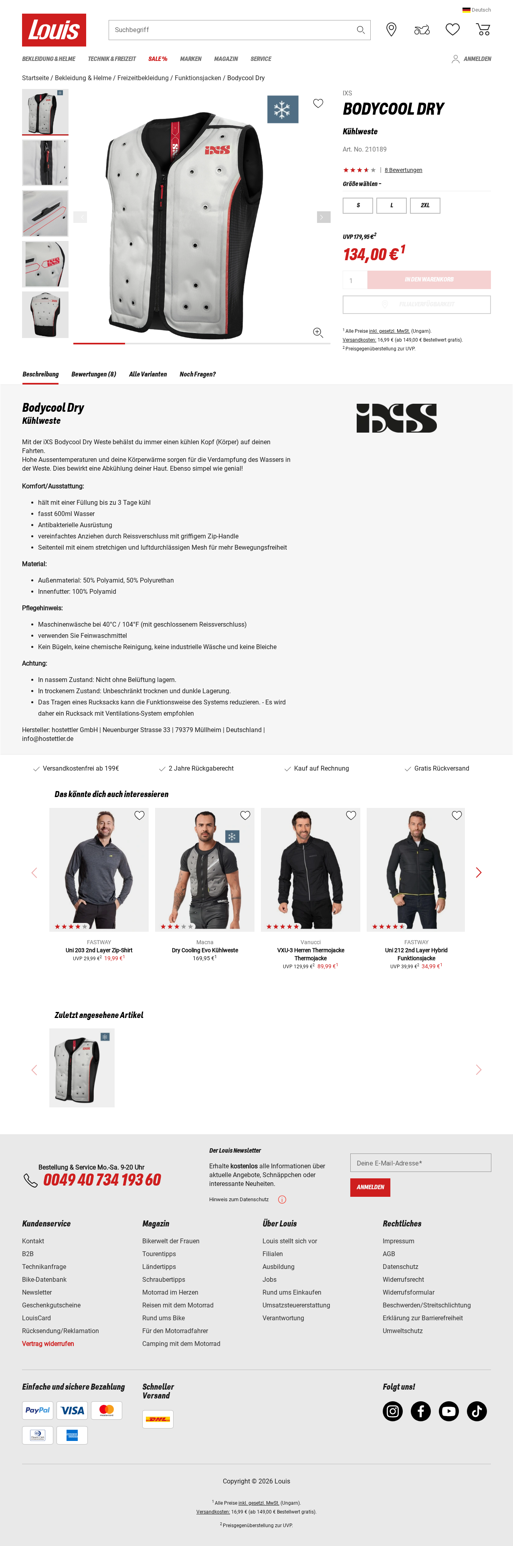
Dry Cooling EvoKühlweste (205, 950)
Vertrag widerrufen (48, 1344)
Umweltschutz (403, 1331)
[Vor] (324, 217)
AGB (389, 1254)
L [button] (391, 205)
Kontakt (33, 1241)
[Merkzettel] (452, 30)
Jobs (270, 1279)
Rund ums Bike (163, 1318)
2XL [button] (425, 205)
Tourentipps (159, 1254)
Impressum (398, 1241)
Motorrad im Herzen (170, 1292)
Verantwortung (283, 1318)
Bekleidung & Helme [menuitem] (48, 59)
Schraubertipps (163, 1279)
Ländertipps (159, 1267)
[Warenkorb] (483, 30)
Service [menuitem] (260, 59)
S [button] (358, 205)
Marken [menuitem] (190, 59)
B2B (28, 1254)
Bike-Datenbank (44, 1279)
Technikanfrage (44, 1267)
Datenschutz (400, 1267)
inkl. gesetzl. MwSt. (389, 331)
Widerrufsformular (408, 1292)
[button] (477, 10)
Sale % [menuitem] (157, 59)
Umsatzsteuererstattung (296, 1305)
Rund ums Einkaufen (292, 1292)
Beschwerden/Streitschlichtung (427, 1305)
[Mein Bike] (422, 30)
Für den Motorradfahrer (175, 1331)
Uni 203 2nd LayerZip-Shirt (99, 950)
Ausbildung (279, 1267)
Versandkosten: (359, 340)
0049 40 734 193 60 (101, 1181)
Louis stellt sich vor (290, 1241)
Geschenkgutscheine (51, 1305)
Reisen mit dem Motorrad (178, 1305)
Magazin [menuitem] (226, 59)
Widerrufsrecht (403, 1279)
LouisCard (36, 1318)
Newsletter (37, 1292)
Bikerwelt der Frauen (171, 1241)
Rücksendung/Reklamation (60, 1331)
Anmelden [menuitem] (477, 59)
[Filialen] (392, 30)
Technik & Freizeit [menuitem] (111, 59)
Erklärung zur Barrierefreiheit (423, 1318)
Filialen (273, 1254)
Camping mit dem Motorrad (181, 1344)
